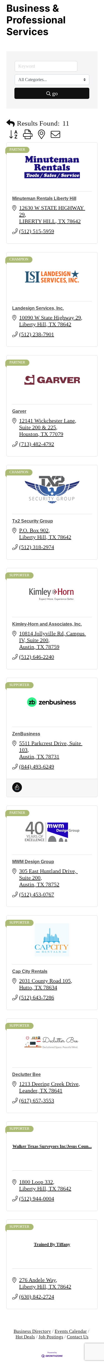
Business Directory (32, 1331)
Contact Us (77, 1336)
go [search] (55, 93)
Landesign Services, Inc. (38, 308)
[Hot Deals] (17, 790)
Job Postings (51, 1336)
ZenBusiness (26, 733)
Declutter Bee (26, 1074)
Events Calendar (71, 1331)
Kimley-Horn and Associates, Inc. (47, 624)
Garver (19, 411)
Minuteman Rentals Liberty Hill (44, 198)
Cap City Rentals (29, 971)
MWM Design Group (33, 861)
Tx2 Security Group (32, 521)
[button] (10, 123)
